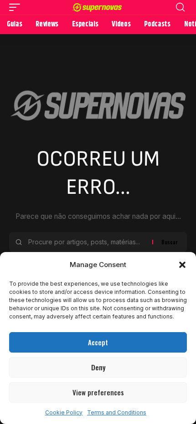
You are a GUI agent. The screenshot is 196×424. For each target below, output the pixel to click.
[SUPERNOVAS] (98, 7)
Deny (98, 367)
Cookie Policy (64, 412)
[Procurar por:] (86, 242)
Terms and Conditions (116, 412)
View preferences (98, 392)
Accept (98, 342)
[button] (182, 264)
